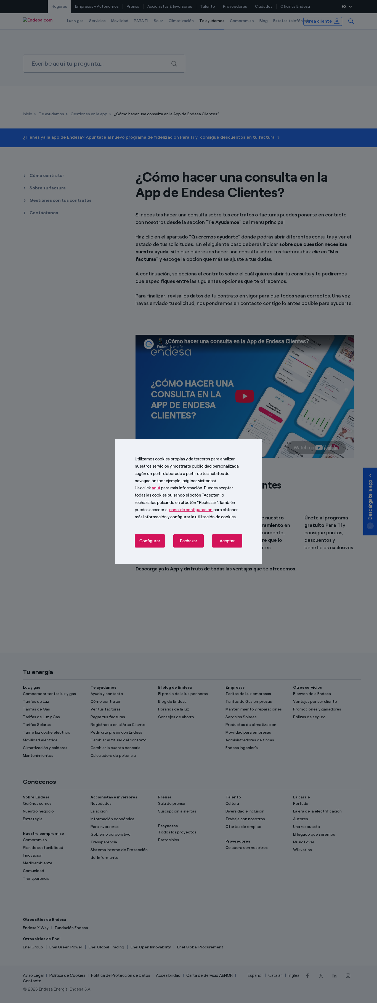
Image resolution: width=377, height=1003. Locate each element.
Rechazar (188, 540)
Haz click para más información (168, 488)
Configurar (149, 540)
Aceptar (227, 540)
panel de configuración (191, 509)
